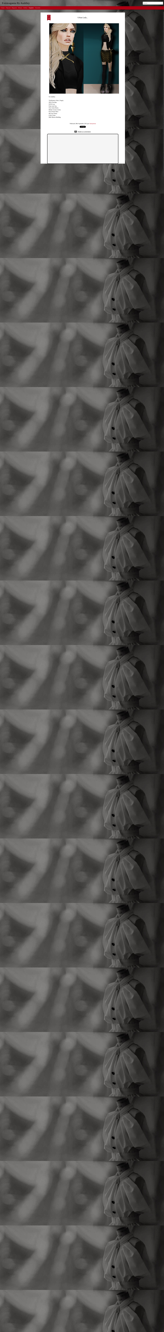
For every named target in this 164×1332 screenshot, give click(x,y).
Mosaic (20, 8)
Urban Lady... (83, 17)
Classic (3, 8)
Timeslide (37, 8)
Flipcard (8, 8)
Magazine (14, 8)
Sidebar (25, 8)
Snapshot (31, 8)
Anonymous (92, 123)
